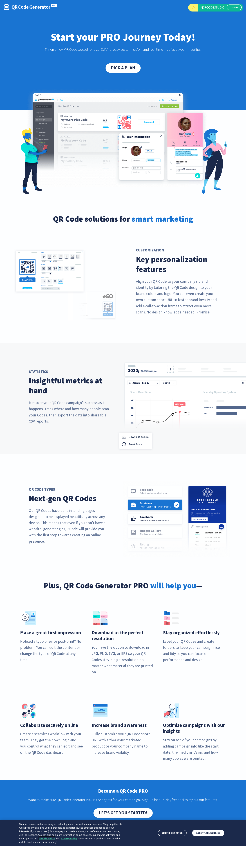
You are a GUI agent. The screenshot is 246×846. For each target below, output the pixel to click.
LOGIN (234, 7)
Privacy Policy (69, 838)
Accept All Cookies (208, 833)
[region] (123, 833)
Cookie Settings (172, 833)
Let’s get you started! (123, 813)
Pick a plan (123, 68)
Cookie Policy (47, 838)
